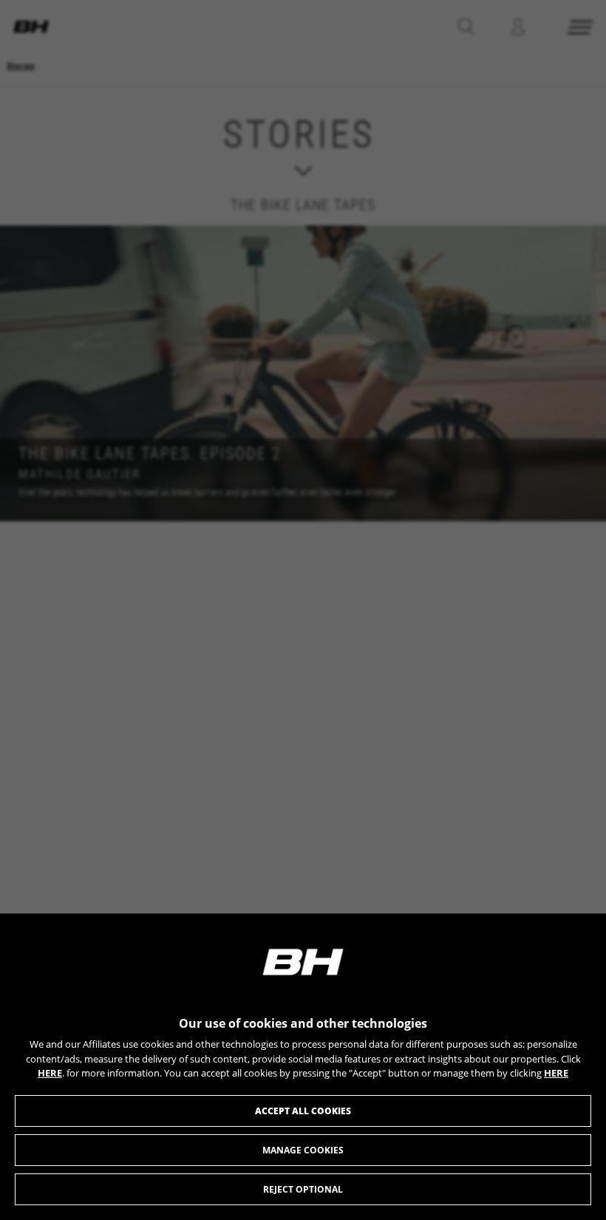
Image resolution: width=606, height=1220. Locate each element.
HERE (50, 1073)
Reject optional (303, 1189)
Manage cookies (303, 1150)
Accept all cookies (303, 1111)
